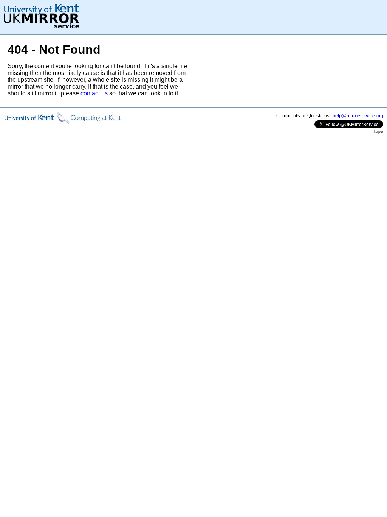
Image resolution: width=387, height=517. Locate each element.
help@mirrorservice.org (358, 115)
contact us (94, 93)
